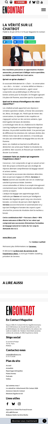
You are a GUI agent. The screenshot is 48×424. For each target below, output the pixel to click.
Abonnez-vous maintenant (24, 421)
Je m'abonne (20, 2)
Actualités (9, 368)
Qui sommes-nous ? (13, 386)
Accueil (8, 366)
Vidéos (8, 379)
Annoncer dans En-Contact (15, 391)
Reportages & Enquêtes (14, 371)
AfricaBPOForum (12, 412)
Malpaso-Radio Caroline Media (17, 415)
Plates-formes (11, 374)
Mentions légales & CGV (14, 394)
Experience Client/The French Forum (19, 410)
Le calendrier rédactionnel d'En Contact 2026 (22, 388)
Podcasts (9, 376)
